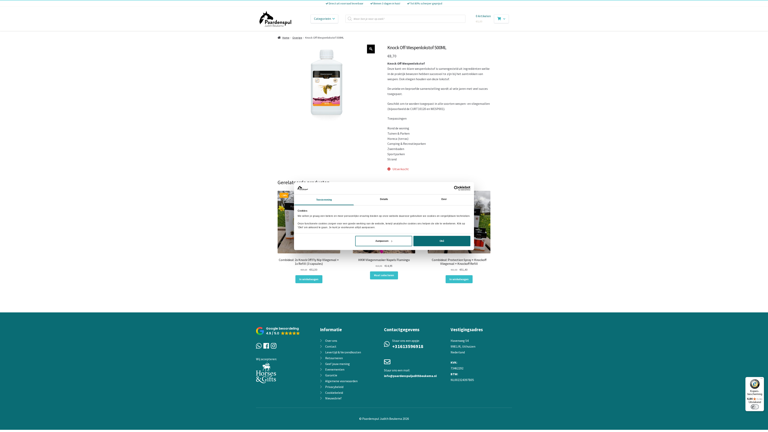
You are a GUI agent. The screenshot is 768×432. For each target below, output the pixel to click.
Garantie (331, 375)
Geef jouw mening (337, 364)
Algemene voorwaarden (341, 381)
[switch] (755, 406)
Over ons (331, 341)
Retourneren (334, 358)
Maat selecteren (384, 275)
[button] (278, 331)
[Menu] (761, 379)
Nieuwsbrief (333, 398)
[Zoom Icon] (371, 49)
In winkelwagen (308, 279)
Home (285, 37)
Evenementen (334, 369)
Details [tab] (384, 199)
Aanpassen (381, 241)
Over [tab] (444, 199)
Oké (442, 241)
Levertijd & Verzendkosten (343, 352)
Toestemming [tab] (324, 200)
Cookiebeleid (334, 393)
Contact (330, 346)
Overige (297, 37)
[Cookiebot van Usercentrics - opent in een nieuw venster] (452, 188)
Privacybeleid (334, 387)
